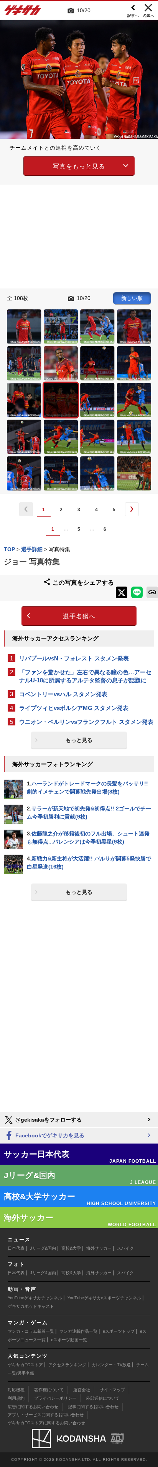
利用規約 (16, 1398)
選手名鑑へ (79, 616)
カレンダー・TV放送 (111, 1364)
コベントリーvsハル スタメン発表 (63, 694)
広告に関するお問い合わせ (33, 1406)
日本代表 (16, 1248)
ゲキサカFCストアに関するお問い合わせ (46, 1422)
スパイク (125, 1248)
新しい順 (132, 298)
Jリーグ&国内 (43, 1248)
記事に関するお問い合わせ (93, 1406)
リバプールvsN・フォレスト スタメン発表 (74, 658)
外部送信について (103, 1398)
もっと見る (79, 740)
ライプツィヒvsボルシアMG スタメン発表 (73, 708)
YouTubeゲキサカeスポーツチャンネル (104, 1297)
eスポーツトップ (119, 1331)
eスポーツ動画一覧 (69, 1339)
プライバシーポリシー (55, 1398)
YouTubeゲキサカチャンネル (35, 1297)
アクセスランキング (67, 1364)
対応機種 (16, 1389)
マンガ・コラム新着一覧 (31, 1331)
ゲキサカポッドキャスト (31, 1306)
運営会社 (81, 1389)
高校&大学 (71, 1248)
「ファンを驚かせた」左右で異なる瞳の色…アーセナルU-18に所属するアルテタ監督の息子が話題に (85, 676)
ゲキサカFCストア (25, 1364)
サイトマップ (112, 1389)
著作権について (49, 1389)
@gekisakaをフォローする (48, 1120)
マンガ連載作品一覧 (78, 1331)
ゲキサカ (23, 12)
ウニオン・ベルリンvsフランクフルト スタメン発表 (86, 721)
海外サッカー (99, 1248)
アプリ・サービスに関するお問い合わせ (46, 1414)
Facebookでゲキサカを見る (49, 1135)
